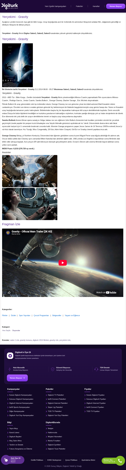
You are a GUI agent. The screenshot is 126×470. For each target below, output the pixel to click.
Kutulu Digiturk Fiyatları (96, 395)
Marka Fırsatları (54, 440)
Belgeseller (56, 315)
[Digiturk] (10, 6)
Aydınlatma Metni (88, 460)
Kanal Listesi (14, 432)
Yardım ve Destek (16, 445)
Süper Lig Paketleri (55, 407)
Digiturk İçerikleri (54, 445)
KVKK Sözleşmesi (54, 460)
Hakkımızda (52, 432)
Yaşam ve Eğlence (72, 315)
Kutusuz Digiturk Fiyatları (96, 399)
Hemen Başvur (116, 6)
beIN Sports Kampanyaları (19, 407)
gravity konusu (26, 340)
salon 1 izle (14, 340)
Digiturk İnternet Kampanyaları (21, 403)
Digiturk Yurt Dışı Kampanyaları (21, 415)
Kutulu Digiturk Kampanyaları (20, 395)
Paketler (79, 6)
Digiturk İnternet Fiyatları (96, 403)
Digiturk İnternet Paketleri (58, 403)
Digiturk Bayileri (15, 436)
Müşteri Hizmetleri (55, 436)
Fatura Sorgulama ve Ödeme (20, 449)
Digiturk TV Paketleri (56, 395)
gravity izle (54, 340)
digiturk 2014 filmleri (41, 340)
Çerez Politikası (71, 460)
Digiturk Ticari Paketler (56, 449)
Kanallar (96, 6)
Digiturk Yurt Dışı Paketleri (58, 415)
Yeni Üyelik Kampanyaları (55, 6)
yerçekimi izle (64, 340)
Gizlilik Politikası (37, 460)
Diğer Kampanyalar (16, 411)
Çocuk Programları (41, 315)
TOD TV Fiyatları (93, 411)
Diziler (13, 315)
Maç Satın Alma (15, 440)
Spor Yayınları (24, 315)
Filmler (5, 315)
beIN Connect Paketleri (57, 399)
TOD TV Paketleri (55, 411)
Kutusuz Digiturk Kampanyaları (21, 399)
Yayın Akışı (13, 428)
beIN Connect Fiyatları (95, 407)
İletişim (50, 428)
